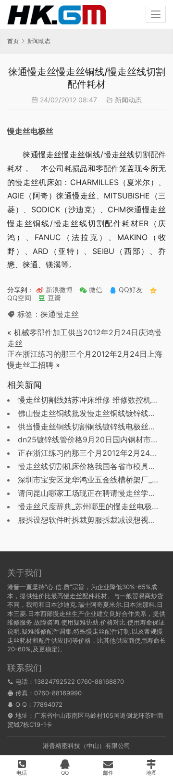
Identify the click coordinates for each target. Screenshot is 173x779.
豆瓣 (53, 298)
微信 (90, 289)
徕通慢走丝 (59, 314)
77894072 (47, 704)
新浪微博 (58, 289)
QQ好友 (130, 289)
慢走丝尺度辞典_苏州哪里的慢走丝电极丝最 (92, 506)
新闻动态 (128, 100)
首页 (13, 40)
